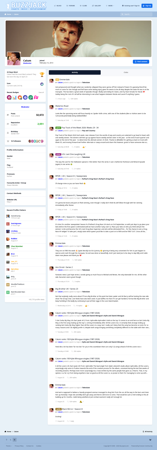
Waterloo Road (61, 106)
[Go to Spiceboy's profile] (8, 269)
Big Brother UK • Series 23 (66, 289)
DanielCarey (16, 216)
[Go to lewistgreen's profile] (8, 224)
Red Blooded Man (18, 292)
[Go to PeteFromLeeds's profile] (37, 141)
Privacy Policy (19, 446)
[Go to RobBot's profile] (8, 239)
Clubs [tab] (126, 72)
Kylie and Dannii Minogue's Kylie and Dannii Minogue (103, 316)
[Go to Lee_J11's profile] (8, 262)
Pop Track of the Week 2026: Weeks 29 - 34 (80, 127)
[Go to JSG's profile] (32, 141)
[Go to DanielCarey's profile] (8, 216)
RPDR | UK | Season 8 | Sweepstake (71, 176)
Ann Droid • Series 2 (64, 267)
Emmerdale (65, 79)
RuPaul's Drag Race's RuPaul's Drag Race (98, 179)
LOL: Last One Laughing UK (73, 154)
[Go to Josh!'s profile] (39, 141)
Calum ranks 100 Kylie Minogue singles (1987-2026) (77, 313)
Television (86, 82)
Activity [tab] (75, 72)
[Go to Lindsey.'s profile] (8, 231)
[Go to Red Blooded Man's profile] (8, 292)
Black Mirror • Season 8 (72, 409)
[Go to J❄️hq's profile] (29, 141)
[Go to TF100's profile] (41, 141)
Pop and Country (88, 131)
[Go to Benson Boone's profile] (34, 141)
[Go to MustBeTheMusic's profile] (8, 284)
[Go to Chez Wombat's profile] (8, 246)
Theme (8, 446)
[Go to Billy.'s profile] (8, 277)
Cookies (38, 446)
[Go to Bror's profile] (8, 254)
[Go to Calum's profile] (51, 81)
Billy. (13, 276)
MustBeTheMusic (17, 284)
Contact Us (29, 446)
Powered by (141, 446)
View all (41, 92)
